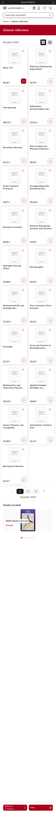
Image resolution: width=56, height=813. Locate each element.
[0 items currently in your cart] (50, 8)
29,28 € (33, 362)
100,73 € (7, 122)
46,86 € (6, 242)
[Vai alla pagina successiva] (44, 491)
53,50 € (33, 282)
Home (6, 21)
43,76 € (33, 83)
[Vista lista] (50, 42)
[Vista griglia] (43, 42)
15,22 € (6, 362)
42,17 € (33, 441)
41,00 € (33, 242)
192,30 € (34, 202)
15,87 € (6, 202)
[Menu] (5, 8)
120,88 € (7, 282)
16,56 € (6, 83)
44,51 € (33, 322)
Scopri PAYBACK (28, 2)
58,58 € (33, 162)
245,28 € (7, 401)
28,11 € (6, 162)
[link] (34, 8)
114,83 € (7, 441)
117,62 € (34, 122)
